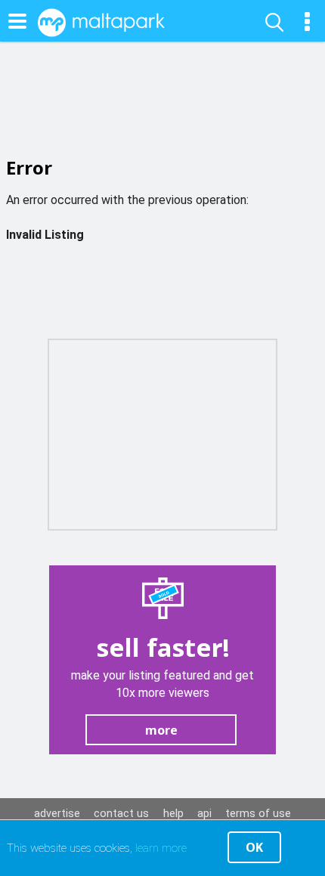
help (173, 813)
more (161, 730)
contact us (121, 813)
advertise (57, 813)
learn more (161, 848)
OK (254, 847)
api (204, 813)
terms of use (258, 813)
